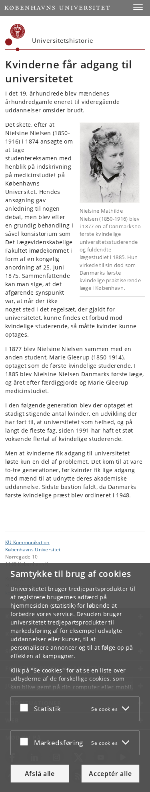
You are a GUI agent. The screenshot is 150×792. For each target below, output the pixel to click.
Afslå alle (40, 773)
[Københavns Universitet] (15, 37)
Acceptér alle (110, 773)
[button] (138, 7)
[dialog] (75, 677)
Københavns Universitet (33, 549)
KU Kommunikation (27, 542)
